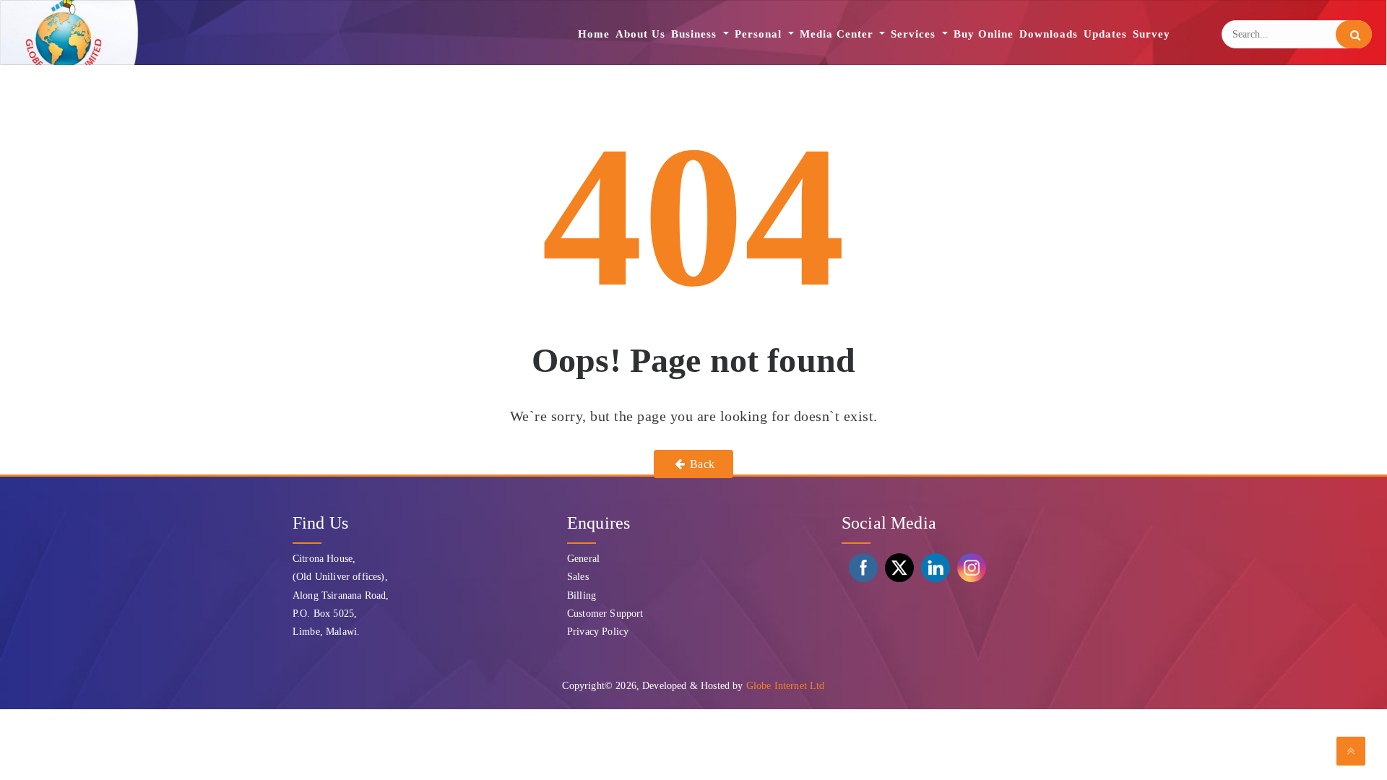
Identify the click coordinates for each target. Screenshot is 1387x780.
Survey (1151, 34)
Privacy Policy (597, 631)
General (583, 558)
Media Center (838, 34)
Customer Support (605, 613)
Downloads (1048, 34)
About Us (640, 34)
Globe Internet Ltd (785, 685)
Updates (1105, 34)
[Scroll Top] (1350, 751)
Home (594, 34)
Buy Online (984, 34)
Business (695, 34)
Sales (578, 576)
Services (915, 34)
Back (700, 464)
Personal (760, 34)
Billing (581, 595)
